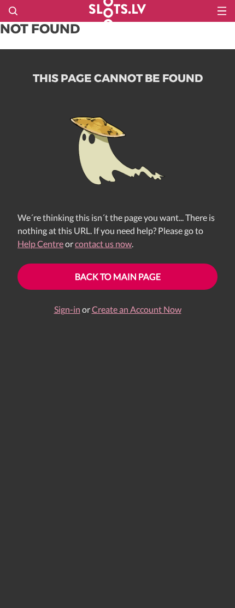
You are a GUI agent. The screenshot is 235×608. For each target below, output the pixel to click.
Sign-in (67, 309)
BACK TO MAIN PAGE (118, 276)
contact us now (103, 243)
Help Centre (40, 243)
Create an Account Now (136, 309)
